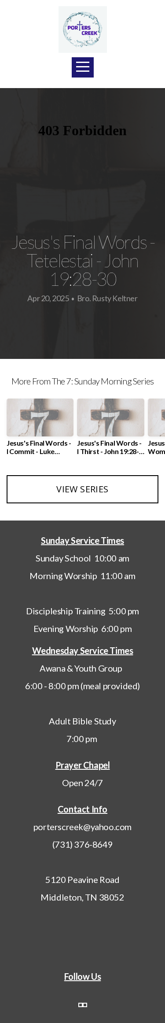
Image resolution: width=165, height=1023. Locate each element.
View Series (82, 489)
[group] (40, 430)
